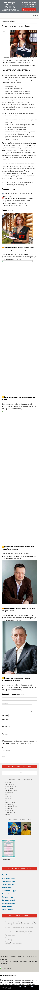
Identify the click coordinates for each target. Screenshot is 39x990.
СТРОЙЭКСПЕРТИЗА (11, 790)
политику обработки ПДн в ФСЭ (20, 743)
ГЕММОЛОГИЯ (9, 810)
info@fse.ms (29, 7)
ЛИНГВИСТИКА (9, 784)
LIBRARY (7, 814)
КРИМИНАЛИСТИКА (10, 786)
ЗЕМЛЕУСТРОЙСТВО (11, 806)
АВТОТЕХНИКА (9, 788)
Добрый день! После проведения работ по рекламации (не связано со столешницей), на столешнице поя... (18, 934)
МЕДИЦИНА (8, 798)
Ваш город (5, 734)
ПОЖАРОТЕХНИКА (10, 802)
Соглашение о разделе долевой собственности (17, 182)
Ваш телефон (6, 727)
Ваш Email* (5, 715)
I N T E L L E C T (9, 794)
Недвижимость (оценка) (9, 21)
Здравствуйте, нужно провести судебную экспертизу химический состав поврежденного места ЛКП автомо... (21, 924)
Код (6, 703)
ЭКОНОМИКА (9, 804)
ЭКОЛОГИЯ (8, 808)
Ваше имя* (5, 720)
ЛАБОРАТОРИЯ (9, 796)
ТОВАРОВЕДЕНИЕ (10, 812)
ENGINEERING (9, 792)
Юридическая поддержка (19, 766)
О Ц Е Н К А (8, 800)
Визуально (3, 703)
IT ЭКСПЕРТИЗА (9, 782)
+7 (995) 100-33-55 (29, 4)
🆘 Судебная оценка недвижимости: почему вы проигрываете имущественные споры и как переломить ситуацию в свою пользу (17, 200)
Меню (35, 15)
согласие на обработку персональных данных (22, 741)
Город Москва (7, 875)
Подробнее (31, 985)
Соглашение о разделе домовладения (14, 185)
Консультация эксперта (19, 916)
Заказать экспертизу (29, 10)
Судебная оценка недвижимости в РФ (14, 205)
